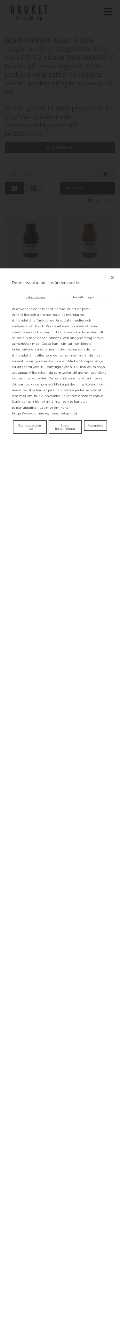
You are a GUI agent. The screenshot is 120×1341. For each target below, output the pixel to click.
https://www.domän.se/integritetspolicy (44, 413)
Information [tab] (35, 297)
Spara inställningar (65, 427)
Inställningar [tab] (83, 297)
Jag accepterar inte (29, 427)
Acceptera (95, 425)
